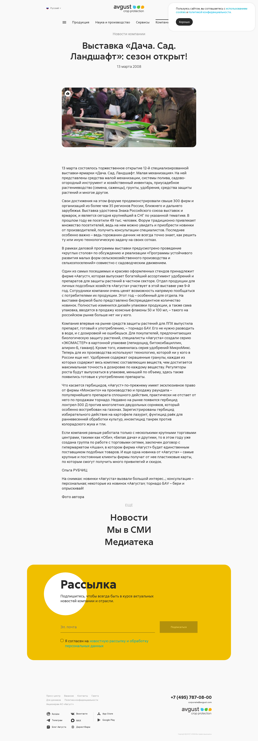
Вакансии (69, 695)
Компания (163, 22)
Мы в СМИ (129, 529)
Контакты (82, 695)
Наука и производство (112, 22)
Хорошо (184, 22)
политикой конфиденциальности (210, 12)
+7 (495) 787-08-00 (191, 697)
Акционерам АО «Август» (60, 704)
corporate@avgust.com (200, 702)
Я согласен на (106, 643)
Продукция (80, 22)
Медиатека (129, 541)
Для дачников (53, 700)
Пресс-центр (53, 695)
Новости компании (129, 34)
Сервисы (143, 22)
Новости (129, 517)
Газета (95, 695)
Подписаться (179, 627)
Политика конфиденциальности (81, 700)
